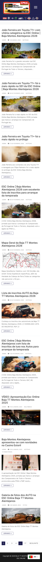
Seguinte (33, 543)
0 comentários (7, 452)
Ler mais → (7, 73)
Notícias (25, 40)
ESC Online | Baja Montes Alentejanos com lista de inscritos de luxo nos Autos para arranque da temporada (20, 345)
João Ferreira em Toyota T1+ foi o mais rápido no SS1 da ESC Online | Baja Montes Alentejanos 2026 (21, 86)
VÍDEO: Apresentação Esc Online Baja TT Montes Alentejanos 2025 (20, 399)
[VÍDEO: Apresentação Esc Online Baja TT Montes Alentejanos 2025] (21, 417)
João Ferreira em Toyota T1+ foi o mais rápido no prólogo (21, 138)
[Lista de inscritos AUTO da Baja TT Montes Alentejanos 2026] (21, 310)
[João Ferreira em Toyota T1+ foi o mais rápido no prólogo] (21, 154)
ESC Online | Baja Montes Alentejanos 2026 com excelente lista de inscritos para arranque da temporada (21, 191)
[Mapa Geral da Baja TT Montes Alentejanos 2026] (21, 260)
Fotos (24, 505)
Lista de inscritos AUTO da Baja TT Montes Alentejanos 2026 (20, 294)
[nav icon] (35, 7)
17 (25, 543)
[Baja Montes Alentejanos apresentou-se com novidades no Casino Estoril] (21, 462)
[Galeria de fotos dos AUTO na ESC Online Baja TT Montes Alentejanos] (21, 515)
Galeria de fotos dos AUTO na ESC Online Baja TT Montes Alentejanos (19, 498)
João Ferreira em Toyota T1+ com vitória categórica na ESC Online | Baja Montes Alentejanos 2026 (21, 33)
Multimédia (28, 407)
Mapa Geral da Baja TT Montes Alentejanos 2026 (20, 244)
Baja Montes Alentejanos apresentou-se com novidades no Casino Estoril (19, 442)
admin (4, 40)
